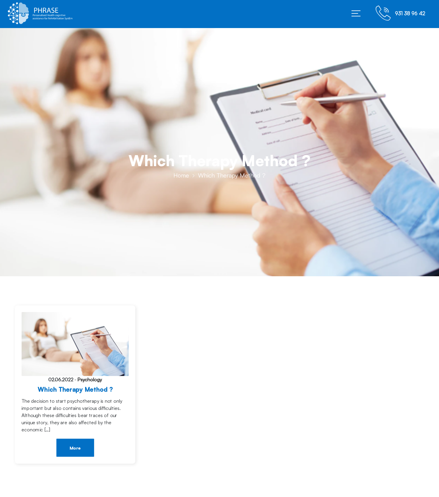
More (75, 448)
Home (181, 175)
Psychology (89, 380)
